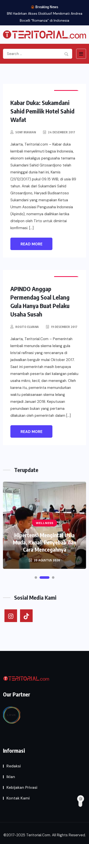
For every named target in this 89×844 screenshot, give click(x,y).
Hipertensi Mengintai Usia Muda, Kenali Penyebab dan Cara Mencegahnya (44, 542)
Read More (32, 244)
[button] (36, 577)
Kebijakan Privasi (21, 787)
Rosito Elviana (27, 327)
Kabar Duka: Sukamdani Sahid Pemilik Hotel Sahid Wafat (42, 111)
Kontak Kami (18, 798)
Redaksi (13, 766)
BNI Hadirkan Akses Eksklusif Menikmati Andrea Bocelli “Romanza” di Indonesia (44, 17)
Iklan (10, 776)
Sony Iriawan (25, 132)
